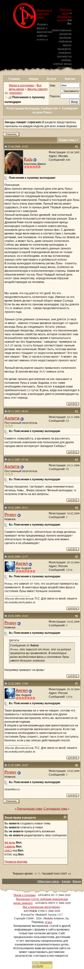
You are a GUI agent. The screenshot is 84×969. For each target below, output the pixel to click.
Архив (66, 881)
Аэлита (12, 418)
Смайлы (9, 846)
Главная (14, 79)
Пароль (55, 96)
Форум (33, 79)
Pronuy (10, 514)
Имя (52, 85)
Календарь (32, 108)
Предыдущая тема (29, 808)
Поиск (47, 112)
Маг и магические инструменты (41, 907)
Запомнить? (72, 91)
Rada (28, 159)
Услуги (51, 79)
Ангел (22, 563)
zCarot (48, 922)
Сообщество (49, 108)
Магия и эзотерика (21, 85)
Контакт (70, 79)
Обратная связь (48, 881)
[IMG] (8, 850)
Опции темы (67, 140)
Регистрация (15, 108)
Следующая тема (55, 808)
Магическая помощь (64, 18)
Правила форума (15, 861)
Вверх (77, 881)
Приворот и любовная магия (44, 14)
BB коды (9, 842)
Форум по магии (66, 11)
